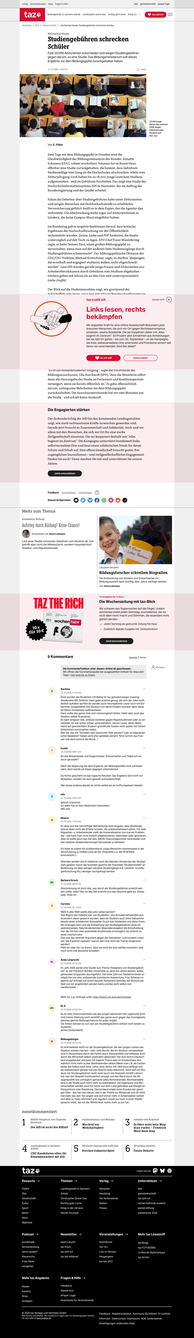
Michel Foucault (70, 1212)
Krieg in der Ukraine (72, 1208)
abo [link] (136, 4)
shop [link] (50, 4)
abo (140, 1188)
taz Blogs (143, 1242)
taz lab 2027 (106, 1261)
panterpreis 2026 (147, 1212)
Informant (105, 1318)
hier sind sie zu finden (83, 675)
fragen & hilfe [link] (61, 4)
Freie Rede (28, 1261)
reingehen (27, 1266)
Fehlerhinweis (85, 492)
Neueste (133, 657)
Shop (25, 1296)
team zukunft (68, 1242)
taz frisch (66, 1247)
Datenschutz (119, 1318)
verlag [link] (25, 4)
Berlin (25, 1212)
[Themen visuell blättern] (140, 14)
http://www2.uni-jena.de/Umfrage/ (112, 997)
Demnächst (105, 1242)
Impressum (133, 1318)
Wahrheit (27, 1222)
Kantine (26, 1291)
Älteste (142, 657)
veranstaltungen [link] (38, 4)
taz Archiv (143, 1257)
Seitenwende (154, 1318)
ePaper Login (68, 1295)
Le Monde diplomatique (151, 1252)
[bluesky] (162, 1172)
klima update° (29, 1251)
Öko (37, 25)
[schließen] (169, 300)
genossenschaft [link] (148, 4)
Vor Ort (103, 1247)
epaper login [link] (164, 4)
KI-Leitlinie (164, 1313)
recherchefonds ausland (151, 1203)
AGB (143, 1318)
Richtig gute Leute (71, 1203)
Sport (25, 1208)
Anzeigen (27, 1301)
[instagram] (169, 1172)
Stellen (103, 1203)
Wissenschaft (49, 25)
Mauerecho (28, 1256)
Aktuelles (104, 1188)
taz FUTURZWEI (147, 1247)
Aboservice (67, 1290)
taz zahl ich (144, 1198)
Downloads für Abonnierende (77, 1300)
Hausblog (104, 1193)
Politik (25, 1188)
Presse (103, 1208)
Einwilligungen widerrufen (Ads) (117, 1323)
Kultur (25, 1203)
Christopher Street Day (74, 1198)
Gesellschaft (29, 1198)
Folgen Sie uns (144, 1171)
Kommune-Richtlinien (145, 1313)
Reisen (26, 1286)
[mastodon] (155, 1172)
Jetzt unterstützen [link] (64, 473)
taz (31, 1171)
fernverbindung (30, 1247)
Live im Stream (107, 1251)
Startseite (27, 25)
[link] (64, 14)
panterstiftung (146, 1208)
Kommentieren (69, 492)
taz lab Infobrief (69, 1256)
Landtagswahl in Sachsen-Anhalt (75, 1191)
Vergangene (106, 1256)
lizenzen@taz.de (44, 1318)
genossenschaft (147, 1193)
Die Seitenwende (108, 1198)
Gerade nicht (158, 299)
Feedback (66, 1285)
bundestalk (28, 1242)
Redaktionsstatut (122, 1313)
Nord (25, 1217)
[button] (170, 14)
